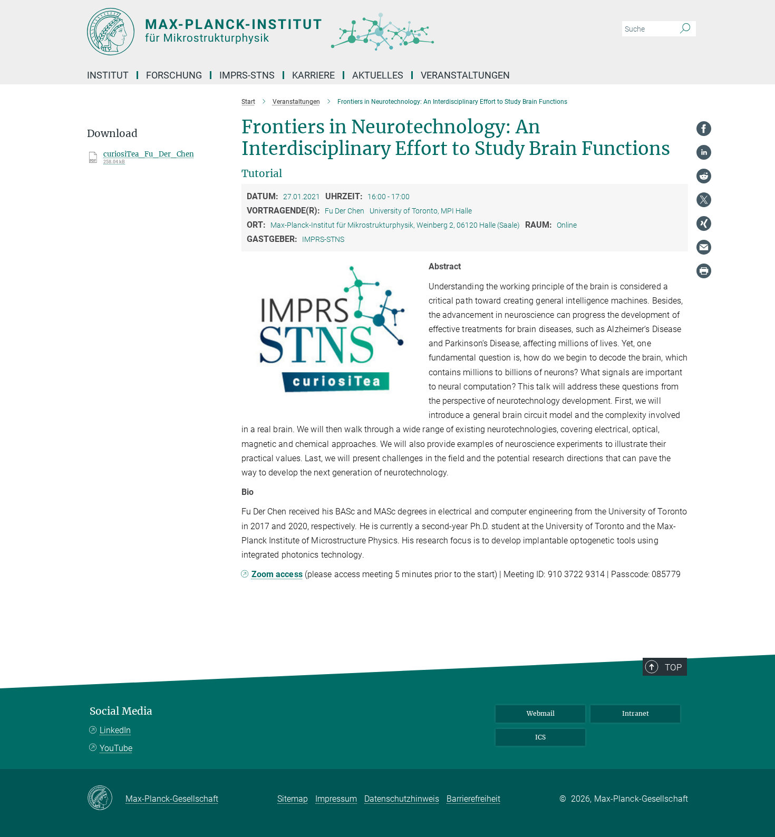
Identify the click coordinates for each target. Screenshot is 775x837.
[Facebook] (704, 129)
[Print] (704, 271)
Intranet (635, 713)
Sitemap (292, 799)
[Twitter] (704, 200)
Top (673, 667)
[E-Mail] (704, 247)
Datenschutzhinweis (401, 799)
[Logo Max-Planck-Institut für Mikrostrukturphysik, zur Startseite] (284, 31)
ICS (540, 737)
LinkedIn (115, 730)
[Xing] (704, 223)
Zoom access (277, 574)
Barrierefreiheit (473, 799)
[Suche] (685, 29)
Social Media (121, 711)
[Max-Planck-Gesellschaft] (106, 798)
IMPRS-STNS (247, 75)
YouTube (116, 748)
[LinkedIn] (704, 152)
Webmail (541, 713)
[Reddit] (704, 176)
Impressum (336, 799)
